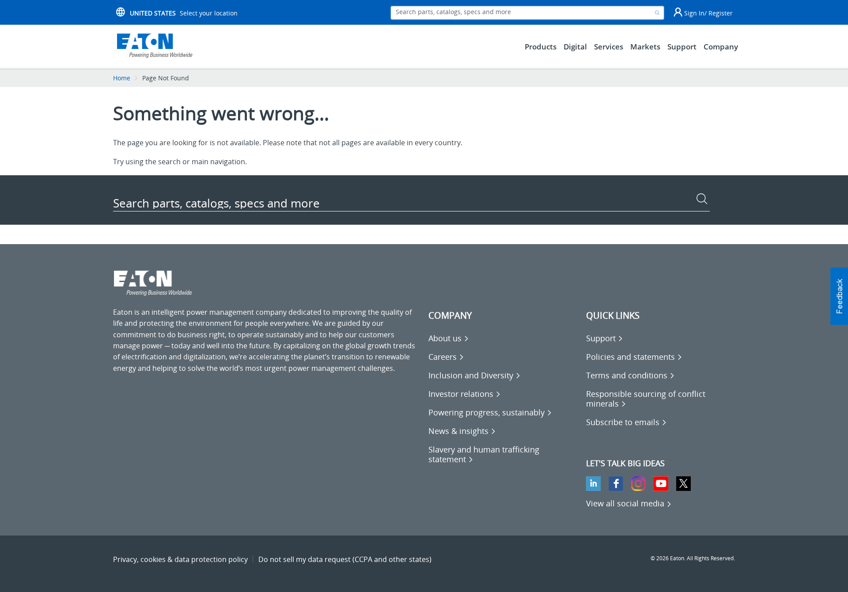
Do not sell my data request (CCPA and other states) (345, 559)
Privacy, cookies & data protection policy (180, 559)
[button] (839, 296)
